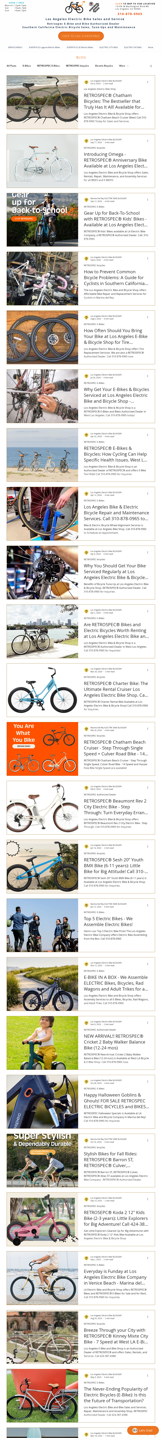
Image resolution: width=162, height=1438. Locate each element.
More (122, 65)
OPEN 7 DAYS (16, 2)
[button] (151, 66)
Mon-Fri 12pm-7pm (15, 5)
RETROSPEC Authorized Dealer (100, 794)
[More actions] (149, 82)
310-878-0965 (130, 14)
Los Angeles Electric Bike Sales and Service (85, 19)
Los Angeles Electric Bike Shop (100, 89)
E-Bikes (27, 65)
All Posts (11, 65)
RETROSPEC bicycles (77, 65)
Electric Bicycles (104, 65)
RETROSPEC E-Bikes (48, 65)
